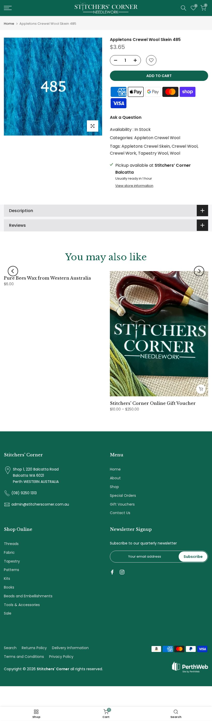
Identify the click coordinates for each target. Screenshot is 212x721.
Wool (175, 153)
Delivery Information (70, 647)
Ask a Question (125, 117)
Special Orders (123, 495)
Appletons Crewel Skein (146, 146)
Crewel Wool (185, 146)
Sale (7, 613)
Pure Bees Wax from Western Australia (47, 278)
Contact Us (120, 512)
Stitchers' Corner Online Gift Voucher (153, 403)
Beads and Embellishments (28, 596)
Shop (114, 486)
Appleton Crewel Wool (157, 138)
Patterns (11, 569)
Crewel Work (123, 153)
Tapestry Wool (153, 153)
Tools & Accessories (22, 604)
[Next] (199, 271)
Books (9, 587)
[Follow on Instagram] (122, 572)
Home (9, 23)
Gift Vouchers (122, 504)
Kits (7, 578)
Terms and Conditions (24, 656)
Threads (11, 543)
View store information (134, 185)
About (115, 478)
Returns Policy (34, 647)
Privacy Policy (61, 656)
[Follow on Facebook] (112, 572)
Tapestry (12, 561)
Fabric (9, 552)
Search (10, 647)
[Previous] (13, 271)
